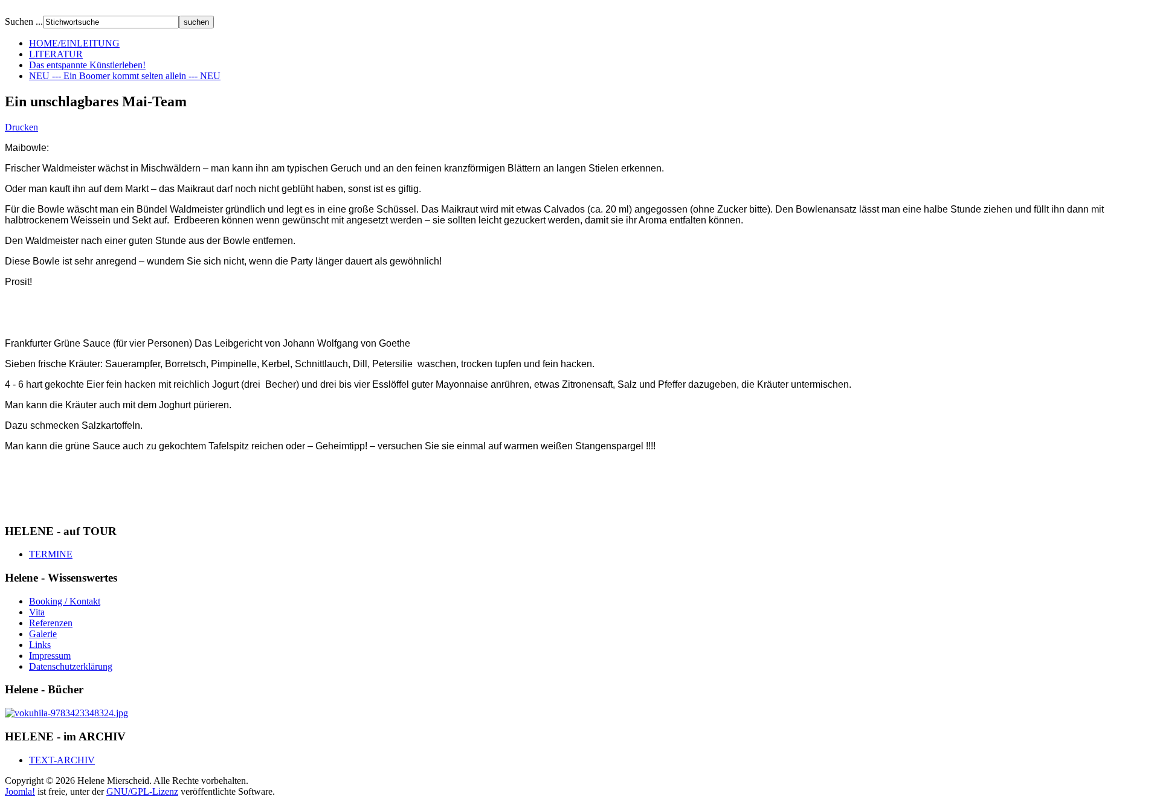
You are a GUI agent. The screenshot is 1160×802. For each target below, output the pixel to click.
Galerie (43, 634)
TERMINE (50, 554)
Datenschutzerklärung (70, 666)
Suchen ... (24, 21)
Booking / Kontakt (64, 601)
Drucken (21, 127)
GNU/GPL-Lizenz (142, 791)
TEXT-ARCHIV (62, 760)
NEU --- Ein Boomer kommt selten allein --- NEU (125, 76)
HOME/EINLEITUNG (74, 43)
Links (40, 645)
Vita (37, 612)
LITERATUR (56, 54)
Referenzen (50, 623)
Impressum (50, 655)
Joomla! (20, 791)
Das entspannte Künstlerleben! (87, 65)
